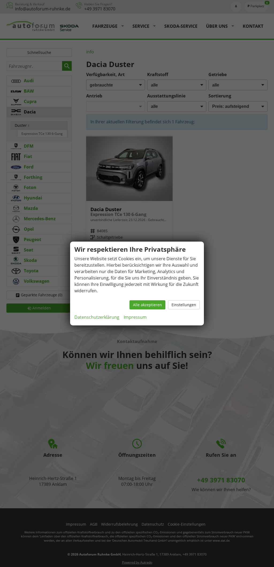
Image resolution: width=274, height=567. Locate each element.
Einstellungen (184, 304)
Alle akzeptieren (147, 304)
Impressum (135, 317)
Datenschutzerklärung (96, 317)
